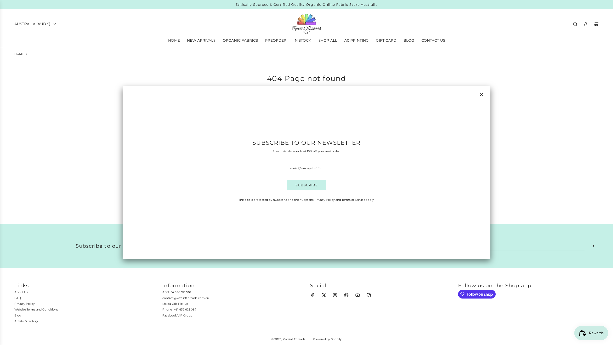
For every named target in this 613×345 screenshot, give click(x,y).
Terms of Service (353, 199)
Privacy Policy (324, 199)
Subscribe (306, 185)
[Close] (481, 94)
